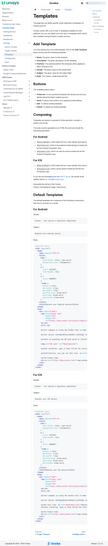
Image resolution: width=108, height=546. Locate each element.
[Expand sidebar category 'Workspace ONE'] (29, 81)
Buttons (94, 14)
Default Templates (98, 26)
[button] (17, 43)
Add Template (96, 11)
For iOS (96, 23)
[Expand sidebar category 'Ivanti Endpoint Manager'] (29, 92)
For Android (98, 20)
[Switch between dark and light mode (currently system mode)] (82, 3)
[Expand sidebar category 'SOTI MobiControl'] (29, 100)
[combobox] (95, 3)
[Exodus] (11, 3)
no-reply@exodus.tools (54, 179)
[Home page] (35, 9)
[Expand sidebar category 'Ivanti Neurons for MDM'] (29, 88)
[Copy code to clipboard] (84, 220)
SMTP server (65, 176)
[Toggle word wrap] (81, 246)
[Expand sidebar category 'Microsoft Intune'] (29, 85)
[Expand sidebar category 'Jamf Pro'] (29, 96)
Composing (96, 17)
